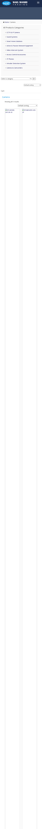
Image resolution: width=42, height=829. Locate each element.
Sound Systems (12, 37)
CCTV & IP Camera (13, 32)
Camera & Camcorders (15, 68)
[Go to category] (34, 79)
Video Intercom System (15, 50)
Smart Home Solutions (14, 41)
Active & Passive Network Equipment (20, 46)
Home (7, 22)
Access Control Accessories (16, 54)
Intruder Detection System (16, 63)
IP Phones (10, 59)
